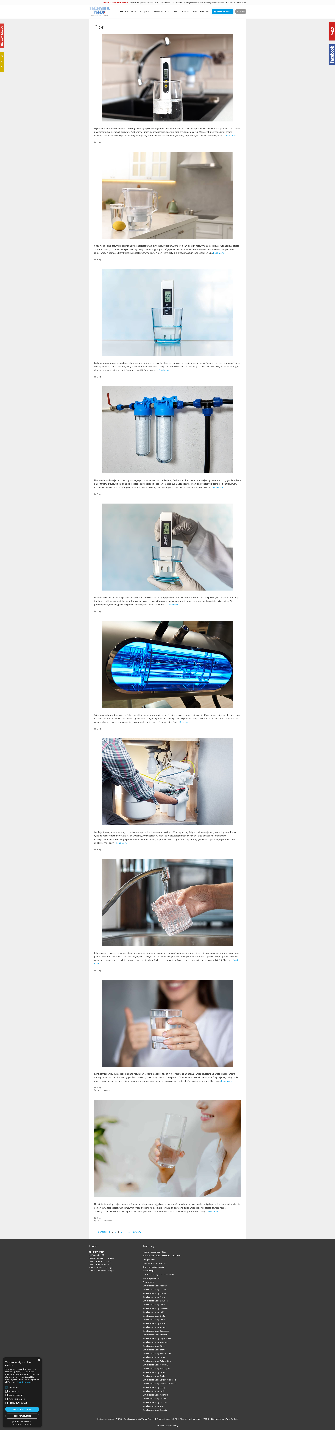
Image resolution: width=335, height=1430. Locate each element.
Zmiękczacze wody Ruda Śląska (156, 1368)
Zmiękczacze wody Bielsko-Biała (157, 1353)
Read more (230, 135)
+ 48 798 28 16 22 (103, 1264)
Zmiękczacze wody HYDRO (109, 1419)
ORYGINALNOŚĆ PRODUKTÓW (115, 3)
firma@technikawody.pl (215, 3)
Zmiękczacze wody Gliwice (154, 1346)
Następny (138, 1231)
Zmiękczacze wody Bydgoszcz (156, 1331)
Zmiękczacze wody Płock (153, 1391)
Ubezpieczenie (149, 1259)
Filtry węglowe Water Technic (224, 1419)
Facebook (231, 3)
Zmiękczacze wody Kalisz (153, 1406)
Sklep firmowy (224, 11)
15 (128, 1231)
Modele (135, 11)
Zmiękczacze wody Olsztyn (154, 1316)
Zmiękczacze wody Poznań (154, 1323)
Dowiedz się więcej (24, 1382)
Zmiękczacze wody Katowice (155, 1327)
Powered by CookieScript (22, 1425)
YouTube (242, 3)
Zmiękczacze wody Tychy (154, 1372)
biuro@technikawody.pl (104, 1270)
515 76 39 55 (177, 3)
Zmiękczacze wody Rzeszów (155, 1334)
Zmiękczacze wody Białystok (155, 1301)
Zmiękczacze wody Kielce (154, 1304)
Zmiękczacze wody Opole (154, 1376)
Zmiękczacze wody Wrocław (155, 1285)
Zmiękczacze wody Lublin (154, 1319)
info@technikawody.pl (194, 3)
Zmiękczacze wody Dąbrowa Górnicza (159, 1383)
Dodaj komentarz (104, 1090)
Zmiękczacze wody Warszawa (155, 1308)
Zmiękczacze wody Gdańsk (154, 1293)
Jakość (147, 11)
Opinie (195, 11)
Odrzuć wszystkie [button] (22, 1416)
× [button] (39, 1360)
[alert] (22, 1392)
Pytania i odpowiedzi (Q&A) (154, 1252)
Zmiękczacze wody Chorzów (155, 1402)
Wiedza (156, 11)
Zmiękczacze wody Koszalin (155, 1410)
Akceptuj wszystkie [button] (22, 1409)
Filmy (175, 11)
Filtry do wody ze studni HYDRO (194, 1419)
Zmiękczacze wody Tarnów (154, 1398)
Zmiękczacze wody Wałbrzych (155, 1395)
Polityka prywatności (151, 1278)
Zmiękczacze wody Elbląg (154, 1387)
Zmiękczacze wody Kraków (154, 1289)
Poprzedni (100, 1231)
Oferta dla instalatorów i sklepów (161, 1255)
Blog (167, 11)
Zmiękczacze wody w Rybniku (155, 1365)
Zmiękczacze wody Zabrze (154, 1349)
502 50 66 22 (165, 3)
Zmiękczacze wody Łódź (153, 1312)
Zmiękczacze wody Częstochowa (157, 1338)
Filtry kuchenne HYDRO (167, 1419)
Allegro (241, 11)
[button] (22, 1421)
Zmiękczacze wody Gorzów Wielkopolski (160, 1380)
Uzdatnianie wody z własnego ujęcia (158, 1274)
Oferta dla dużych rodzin (153, 1267)
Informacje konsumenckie (154, 1263)
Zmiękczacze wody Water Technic (139, 1419)
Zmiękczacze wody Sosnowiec (156, 1342)
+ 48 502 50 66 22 (103, 1261)
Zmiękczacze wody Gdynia (154, 1297)
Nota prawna (148, 1282)
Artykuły (184, 11)
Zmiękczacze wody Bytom (154, 1357)
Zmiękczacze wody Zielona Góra (157, 1361)
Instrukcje (148, 1270)
